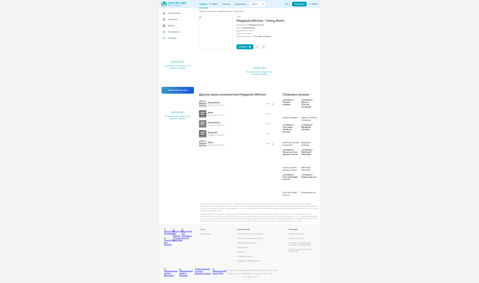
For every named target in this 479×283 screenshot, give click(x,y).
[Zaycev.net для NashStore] (181, 241)
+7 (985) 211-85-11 (252, 277)
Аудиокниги (240, 4)
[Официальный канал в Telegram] (187, 270)
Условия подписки (244, 256)
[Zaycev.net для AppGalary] (185, 232)
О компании (205, 234)
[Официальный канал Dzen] (219, 270)
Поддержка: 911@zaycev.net (248, 261)
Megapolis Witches (256, 25)
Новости (226, 4)
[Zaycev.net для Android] (176, 232)
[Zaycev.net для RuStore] (168, 241)
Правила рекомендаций (247, 243)
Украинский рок (248, 28)
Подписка (241, 252)
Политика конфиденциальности (250, 238)
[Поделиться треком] (263, 46)
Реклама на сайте (296, 238)
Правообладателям (297, 234)
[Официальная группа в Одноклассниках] (203, 270)
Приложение (242, 247)
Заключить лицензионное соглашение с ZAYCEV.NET (300, 244)
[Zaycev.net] (174, 4)
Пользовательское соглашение (250, 234)
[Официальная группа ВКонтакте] (171, 270)
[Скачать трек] (273, 103)
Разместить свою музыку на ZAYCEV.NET (300, 250)
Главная (203, 4)
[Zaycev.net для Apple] (168, 232)
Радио (215, 4)
